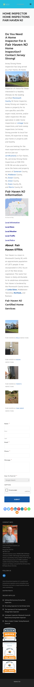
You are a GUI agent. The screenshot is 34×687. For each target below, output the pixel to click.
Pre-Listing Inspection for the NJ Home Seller (17, 606)
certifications (10, 155)
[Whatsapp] (28, 508)
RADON (18, 359)
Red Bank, (18, 293)
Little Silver (12, 289)
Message (8, 460)
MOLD (18, 338)
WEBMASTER (17, 681)
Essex (10, 184)
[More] (17, 512)
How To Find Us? (10, 476)
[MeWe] (22, 508)
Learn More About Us (8, 590)
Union (10, 181)
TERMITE (19, 384)
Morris (11, 187)
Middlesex (12, 174)
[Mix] (25, 508)
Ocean (10, 177)
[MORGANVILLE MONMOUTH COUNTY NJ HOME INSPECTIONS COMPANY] (14, 4)
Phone (7, 451)
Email (6, 442)
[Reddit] (11, 508)
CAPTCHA (7, 485)
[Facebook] (5, 508)
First (5, 431)
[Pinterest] (18, 508)
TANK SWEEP (20, 408)
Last (5, 438)
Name (7, 424)
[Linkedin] (15, 508)
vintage (20, 123)
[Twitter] (8, 508)
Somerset (17, 171)
